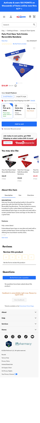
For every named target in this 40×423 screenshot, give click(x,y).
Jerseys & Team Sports (27, 31)
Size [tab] (20, 195)
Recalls (4, 354)
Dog (3, 31)
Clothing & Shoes (12, 31)
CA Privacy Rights (7, 371)
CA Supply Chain (7, 367)
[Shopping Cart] (34, 16)
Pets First (4, 41)
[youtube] (32, 336)
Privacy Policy (6, 361)
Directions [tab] (30, 195)
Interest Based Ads (7, 364)
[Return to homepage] (21, 16)
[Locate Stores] (30, 17)
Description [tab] (9, 195)
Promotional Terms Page (26, 306)
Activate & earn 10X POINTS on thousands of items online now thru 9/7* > (19, 5)
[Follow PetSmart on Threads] (19, 336)
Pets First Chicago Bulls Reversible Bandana (23, 172)
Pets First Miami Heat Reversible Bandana (9, 171)
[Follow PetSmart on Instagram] (12, 336)
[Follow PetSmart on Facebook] (6, 336)
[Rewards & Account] (11, 17)
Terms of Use (5, 358)
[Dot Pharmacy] (23, 343)
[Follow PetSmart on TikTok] (25, 336)
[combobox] (19, 24)
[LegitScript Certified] (9, 344)
